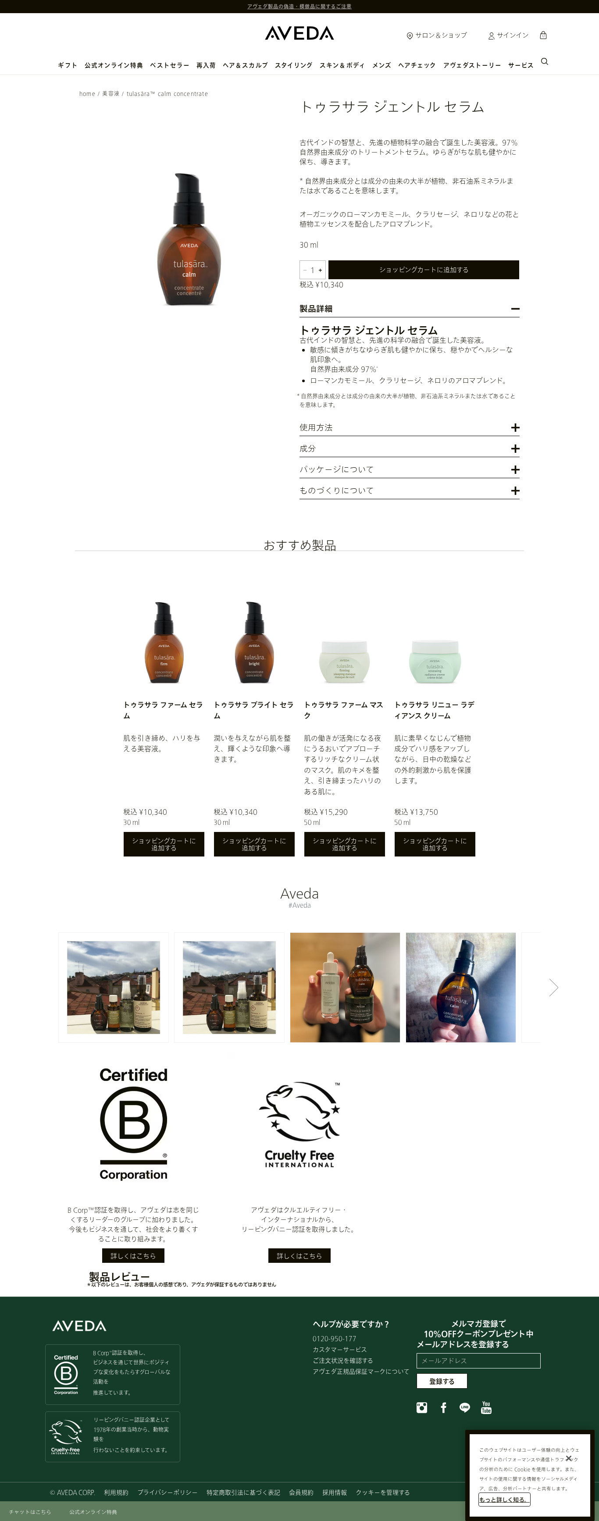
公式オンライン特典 (114, 65)
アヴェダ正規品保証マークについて (361, 1371)
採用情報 (334, 1492)
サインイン (512, 35)
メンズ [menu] (382, 65)
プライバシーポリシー (167, 1492)
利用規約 (116, 1492)
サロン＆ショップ (440, 35)
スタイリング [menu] (294, 65)
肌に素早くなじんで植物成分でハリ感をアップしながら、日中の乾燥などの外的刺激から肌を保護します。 (432, 759)
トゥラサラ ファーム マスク (343, 710)
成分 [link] (308, 449)
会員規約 (301, 1492)
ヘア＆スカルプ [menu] (245, 65)
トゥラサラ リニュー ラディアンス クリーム (434, 710)
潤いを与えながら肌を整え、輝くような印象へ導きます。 (252, 748)
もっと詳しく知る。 (504, 1499)
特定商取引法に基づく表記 (243, 1492)
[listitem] (164, 711)
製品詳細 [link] (316, 309)
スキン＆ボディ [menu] (343, 65)
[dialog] (544, 60)
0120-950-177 (335, 1338)
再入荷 (206, 65)
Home (87, 93)
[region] (530, 1475)
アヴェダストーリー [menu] (472, 65)
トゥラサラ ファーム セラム (163, 710)
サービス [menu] (521, 65)
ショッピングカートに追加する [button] (424, 269)
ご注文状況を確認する (343, 1360)
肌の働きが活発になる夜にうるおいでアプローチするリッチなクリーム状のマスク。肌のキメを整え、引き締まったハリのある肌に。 (342, 764)
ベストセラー (169, 65)
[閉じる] (568, 1458)
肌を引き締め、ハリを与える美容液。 (161, 743)
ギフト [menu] (68, 65)
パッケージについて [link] (337, 470)
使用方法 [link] (316, 428)
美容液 (111, 93)
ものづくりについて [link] (337, 491)
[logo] (299, 31)
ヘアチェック (417, 65)
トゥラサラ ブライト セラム (254, 710)
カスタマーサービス (340, 1349)
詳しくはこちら (133, 1255)
